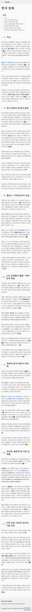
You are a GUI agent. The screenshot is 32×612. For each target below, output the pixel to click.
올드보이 (24, 470)
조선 (2, 131)
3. (5, 195)
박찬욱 (9, 62)
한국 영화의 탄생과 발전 (10, 20)
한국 (11, 42)
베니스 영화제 (17, 399)
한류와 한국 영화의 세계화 (11, 26)
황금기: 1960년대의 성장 (10, 22)
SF (19, 537)
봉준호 (3, 62)
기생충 (12, 491)
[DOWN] (29, 609)
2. (5, 108)
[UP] (25, 609)
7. (4, 524)
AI (14, 542)
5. (5, 364)
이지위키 (7, 2)
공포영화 (6, 329)
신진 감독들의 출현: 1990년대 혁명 (13, 24)
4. (4, 277)
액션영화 (21, 230)
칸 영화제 (9, 399)
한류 (6, 383)
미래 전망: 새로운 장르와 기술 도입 (13, 30)
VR (21, 537)
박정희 (7, 214)
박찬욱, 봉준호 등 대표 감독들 (12, 28)
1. (5, 37)
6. (4, 452)
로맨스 (17, 329)
